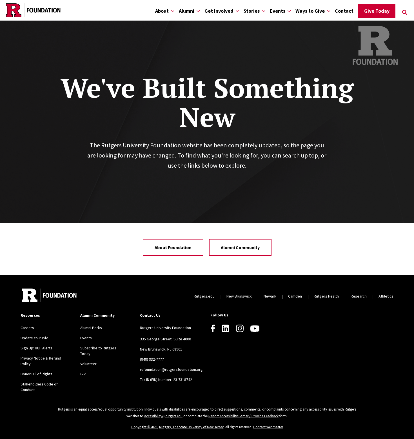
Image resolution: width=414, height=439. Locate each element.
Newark (270, 296)
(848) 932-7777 (152, 359)
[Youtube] (254, 328)
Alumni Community (240, 247)
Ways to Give (310, 11)
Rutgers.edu (204, 296)
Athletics (386, 296)
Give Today (376, 11)
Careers (27, 327)
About (162, 11)
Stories (252, 11)
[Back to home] (49, 296)
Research (359, 296)
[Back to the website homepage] (33, 10)
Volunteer (88, 363)
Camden (295, 296)
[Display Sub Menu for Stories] (263, 11)
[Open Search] (404, 12)
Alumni (186, 11)
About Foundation (173, 247)
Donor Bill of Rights (36, 373)
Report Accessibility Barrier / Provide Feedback (243, 416)
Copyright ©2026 (144, 427)
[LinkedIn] (225, 328)
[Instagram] (240, 328)
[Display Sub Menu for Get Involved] (237, 11)
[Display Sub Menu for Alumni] (198, 11)
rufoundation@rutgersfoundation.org (171, 369)
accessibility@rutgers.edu (163, 416)
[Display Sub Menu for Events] (289, 11)
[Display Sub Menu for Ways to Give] (328, 11)
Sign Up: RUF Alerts (36, 348)
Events (277, 11)
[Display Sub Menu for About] (172, 11)
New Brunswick (239, 296)
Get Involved (218, 11)
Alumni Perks (91, 327)
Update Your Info (34, 337)
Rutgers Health (326, 296)
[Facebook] (213, 328)
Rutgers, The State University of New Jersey (191, 427)
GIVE (84, 373)
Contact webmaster (268, 427)
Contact (344, 11)
